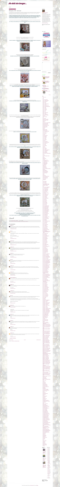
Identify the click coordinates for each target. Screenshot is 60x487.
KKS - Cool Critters (45, 197)
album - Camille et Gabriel (46, 100)
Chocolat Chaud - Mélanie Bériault (46, 153)
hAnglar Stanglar (45, 170)
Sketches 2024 (44, 404)
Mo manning (44, 383)
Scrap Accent (44, 399)
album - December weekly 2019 (46, 106)
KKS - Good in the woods (45, 207)
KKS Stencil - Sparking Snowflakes (47, 308)
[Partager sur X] (21, 220)
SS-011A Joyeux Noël (45, 411)
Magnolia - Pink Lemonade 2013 (46, 351)
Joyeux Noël (44, 175)
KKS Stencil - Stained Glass (46, 309)
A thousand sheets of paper (46, 76)
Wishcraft (11, 305)
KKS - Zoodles (44, 297)
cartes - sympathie (45, 151)
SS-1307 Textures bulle (45, 421)
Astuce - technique (45, 116)
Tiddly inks (44, 441)
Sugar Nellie (44, 436)
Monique (11, 284)
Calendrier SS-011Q (45, 130)
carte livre (44, 146)
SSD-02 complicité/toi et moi (46, 431)
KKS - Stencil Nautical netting (46, 267)
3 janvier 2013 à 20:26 (12, 293)
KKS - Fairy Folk (44, 201)
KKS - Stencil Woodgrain (45, 276)
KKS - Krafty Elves (45, 220)
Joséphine (11, 290)
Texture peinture (44, 440)
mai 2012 (49, 470)
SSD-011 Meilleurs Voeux (46, 428)
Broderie (44, 128)
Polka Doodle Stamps (45, 393)
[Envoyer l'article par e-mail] (19, 220)
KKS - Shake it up (45, 245)
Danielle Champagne (45, 12)
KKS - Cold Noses (45, 196)
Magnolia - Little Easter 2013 (46, 344)
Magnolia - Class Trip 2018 (46, 336)
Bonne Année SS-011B (45, 123)
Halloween (44, 169)
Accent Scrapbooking (45, 99)
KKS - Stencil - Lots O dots (46, 255)
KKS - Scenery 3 (44, 243)
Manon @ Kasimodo (12, 277)
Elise (11, 295)
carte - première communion (46, 142)
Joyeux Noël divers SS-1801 (46, 176)
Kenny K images (44, 181)
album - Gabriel (44, 108)
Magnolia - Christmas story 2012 (46, 335)
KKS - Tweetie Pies (45, 285)
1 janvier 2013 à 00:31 (12, 263)
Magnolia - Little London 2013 (46, 345)
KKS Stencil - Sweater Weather (46, 310)
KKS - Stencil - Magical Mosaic (46, 256)
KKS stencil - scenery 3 (45, 307)
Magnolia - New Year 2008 (46, 349)
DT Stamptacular (45, 164)
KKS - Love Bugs (45, 225)
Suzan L (11, 314)
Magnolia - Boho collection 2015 (46, 331)
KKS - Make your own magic (46, 229)
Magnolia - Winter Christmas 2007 (46, 373)
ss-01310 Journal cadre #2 (46, 415)
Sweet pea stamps (45, 437)
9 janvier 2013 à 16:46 (12, 330)
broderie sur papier (45, 129)
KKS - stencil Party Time (45, 268)
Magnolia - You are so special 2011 (22, 221)
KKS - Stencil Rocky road (45, 271)
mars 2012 (49, 472)
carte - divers (12, 221)
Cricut (43, 156)
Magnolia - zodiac (45, 376)
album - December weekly (46, 105)
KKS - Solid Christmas (45, 250)
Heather (11, 326)
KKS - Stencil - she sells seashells (46, 259)
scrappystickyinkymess (45, 88)
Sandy (11, 320)
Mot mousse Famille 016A (46, 386)
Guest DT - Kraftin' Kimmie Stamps (46, 168)
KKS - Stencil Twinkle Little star (46, 275)
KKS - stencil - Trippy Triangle (46, 260)
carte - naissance (45, 139)
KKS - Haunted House (45, 212)
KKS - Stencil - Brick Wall (45, 254)
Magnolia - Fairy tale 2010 (46, 339)
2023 (48, 449)
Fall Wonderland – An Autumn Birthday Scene (47, 82)
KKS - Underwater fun (45, 286)
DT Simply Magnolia (45, 163)
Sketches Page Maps (45, 405)
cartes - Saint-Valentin (45, 150)
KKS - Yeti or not (44, 292)
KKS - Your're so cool (45, 296)
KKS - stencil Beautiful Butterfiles (46, 262)
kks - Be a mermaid (45, 191)
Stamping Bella (44, 435)
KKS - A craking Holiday (45, 189)
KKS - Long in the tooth (45, 224)
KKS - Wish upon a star (45, 291)
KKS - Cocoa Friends (45, 195)
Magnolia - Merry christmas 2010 (46, 348)
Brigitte (11, 225)
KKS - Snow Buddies (45, 248)
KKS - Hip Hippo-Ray (45, 214)
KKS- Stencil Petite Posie (45, 315)
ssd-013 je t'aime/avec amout (46, 429)
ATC (43, 117)
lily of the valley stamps (45, 320)
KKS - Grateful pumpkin (45, 208)
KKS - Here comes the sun (46, 213)
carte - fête (15, 221)
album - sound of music (45, 112)
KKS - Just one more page (46, 218)
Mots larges (44, 387)
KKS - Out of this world (45, 233)
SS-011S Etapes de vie (45, 412)
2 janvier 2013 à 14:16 (12, 288)
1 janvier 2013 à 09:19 (12, 269)
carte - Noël (17, 221)
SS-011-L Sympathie (45, 410)
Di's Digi (44, 159)
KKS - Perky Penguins (45, 238)
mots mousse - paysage (45, 389)
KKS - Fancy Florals (45, 203)
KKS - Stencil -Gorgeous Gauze (46, 261)
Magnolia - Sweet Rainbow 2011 (46, 324)
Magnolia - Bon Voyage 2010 (46, 332)
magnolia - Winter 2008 (45, 372)
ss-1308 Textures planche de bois (46, 422)
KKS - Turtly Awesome (45, 284)
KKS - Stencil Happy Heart (46, 265)
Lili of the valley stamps (45, 319)
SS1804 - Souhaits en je (45, 423)
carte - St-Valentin (45, 145)
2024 (48, 448)
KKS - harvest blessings (45, 211)
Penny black (44, 392)
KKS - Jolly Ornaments (45, 217)
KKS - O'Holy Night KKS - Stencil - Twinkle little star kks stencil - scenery (46, 232)
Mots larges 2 (44, 388)
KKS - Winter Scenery (45, 290)
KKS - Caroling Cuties (45, 194)
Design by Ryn (44, 158)
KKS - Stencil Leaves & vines (46, 266)
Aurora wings (44, 118)
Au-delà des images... (17, 3)
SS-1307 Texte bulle (45, 420)
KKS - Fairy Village (45, 202)
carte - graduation (45, 136)
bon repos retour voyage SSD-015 (46, 122)
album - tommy (44, 113)
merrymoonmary (32, 485)
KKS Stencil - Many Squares (46, 303)
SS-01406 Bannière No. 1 (46, 417)
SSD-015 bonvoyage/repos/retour (46, 430)
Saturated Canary (45, 398)
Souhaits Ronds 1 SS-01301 (46, 406)
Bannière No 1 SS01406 (45, 119)
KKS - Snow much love (45, 249)
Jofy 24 (43, 174)
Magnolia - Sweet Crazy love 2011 (46, 366)
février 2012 (49, 473)
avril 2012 (49, 471)
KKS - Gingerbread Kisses (46, 206)
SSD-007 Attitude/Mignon (45, 426)
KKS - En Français (45, 200)
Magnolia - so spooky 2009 (46, 358)
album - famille (44, 107)
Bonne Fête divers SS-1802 (46, 125)
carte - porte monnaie (45, 141)
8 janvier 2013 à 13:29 (12, 324)
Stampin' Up (44, 434)
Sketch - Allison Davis (45, 403)
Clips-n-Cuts (44, 85)
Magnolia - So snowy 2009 (46, 357)
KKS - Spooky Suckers (45, 251)
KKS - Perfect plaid (45, 237)
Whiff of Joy (27, 221)
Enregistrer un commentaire (13, 338)
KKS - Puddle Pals (45, 239)
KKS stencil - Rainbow (45, 185)
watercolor (44, 442)
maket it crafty (44, 377)
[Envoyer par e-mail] (20, 220)
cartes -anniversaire (45, 152)
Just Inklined (44, 179)
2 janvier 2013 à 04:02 (12, 275)
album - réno (44, 111)
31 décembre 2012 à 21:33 (13, 257)
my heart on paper (45, 90)
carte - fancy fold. (45, 133)
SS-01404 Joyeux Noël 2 (45, 416)
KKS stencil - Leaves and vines (46, 302)
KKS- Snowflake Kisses (45, 314)
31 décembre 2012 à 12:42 (13, 238)
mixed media (44, 382)
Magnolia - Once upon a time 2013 (46, 350)
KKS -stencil (44, 298)
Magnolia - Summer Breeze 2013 (46, 362)
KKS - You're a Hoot (45, 293)
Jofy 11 (43, 173)
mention (44, 381)
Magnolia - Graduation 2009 (46, 341)
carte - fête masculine (45, 135)
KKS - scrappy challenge (45, 244)
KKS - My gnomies (45, 230)
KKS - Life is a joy (45, 223)
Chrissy (11, 253)
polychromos (44, 394)
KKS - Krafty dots (45, 219)
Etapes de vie (44, 165)
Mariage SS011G (45, 378)
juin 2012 (49, 469)
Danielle (44, 157)
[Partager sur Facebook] (22, 220)
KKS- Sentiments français (45, 313)
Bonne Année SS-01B (45, 124)
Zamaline (11, 265)
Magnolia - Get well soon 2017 (46, 340)
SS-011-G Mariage (45, 409)
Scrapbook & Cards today (45, 400)
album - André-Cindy (45, 101)
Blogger (37, 485)
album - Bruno (44, 102)
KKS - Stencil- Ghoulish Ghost (46, 277)
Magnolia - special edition (45, 359)
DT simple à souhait (45, 162)
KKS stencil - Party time (45, 304)
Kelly (11, 259)
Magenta (44, 321)
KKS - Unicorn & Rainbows (46, 287)
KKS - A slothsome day (45, 190)
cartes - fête (44, 147)
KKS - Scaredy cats (45, 242)
